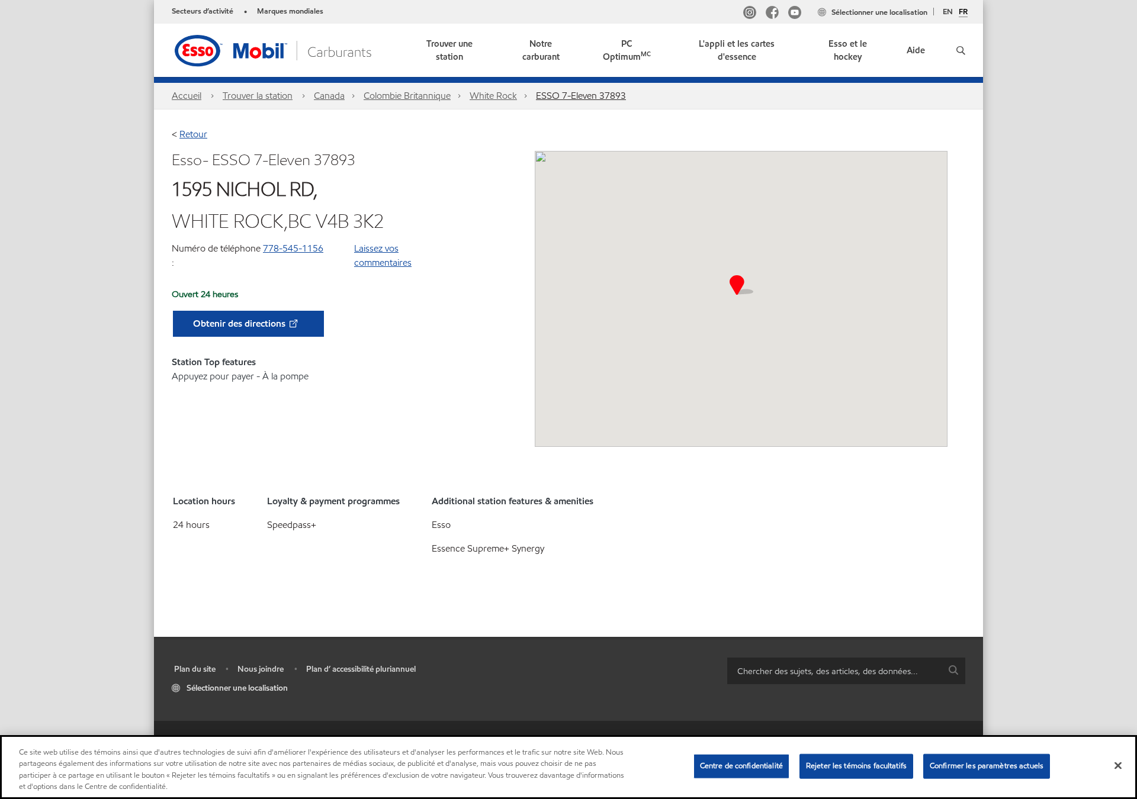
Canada (329, 95)
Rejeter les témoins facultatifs (856, 766)
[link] (449, 50)
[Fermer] (1118, 765)
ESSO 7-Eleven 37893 (581, 95)
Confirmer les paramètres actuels (986, 766)
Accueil (186, 95)
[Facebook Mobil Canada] (772, 14)
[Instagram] (749, 14)
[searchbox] (834, 671)
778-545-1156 (293, 248)
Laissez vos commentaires (383, 255)
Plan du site (195, 669)
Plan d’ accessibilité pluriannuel (361, 669)
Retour (193, 134)
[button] (961, 50)
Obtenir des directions (240, 323)
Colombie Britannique (407, 95)
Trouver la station (258, 95)
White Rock (493, 95)
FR (963, 12)
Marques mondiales (290, 11)
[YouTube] (794, 14)
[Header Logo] (274, 49)
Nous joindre (260, 669)
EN (948, 12)
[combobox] (846, 671)
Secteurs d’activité (202, 11)
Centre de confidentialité (741, 766)
